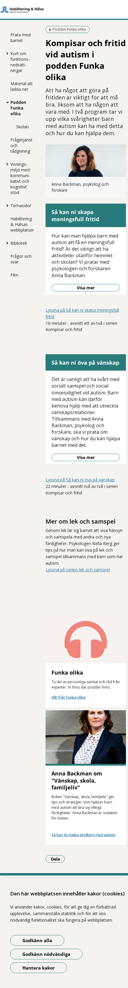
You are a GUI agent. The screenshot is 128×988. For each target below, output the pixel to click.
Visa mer (86, 288)
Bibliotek (18, 243)
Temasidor (20, 205)
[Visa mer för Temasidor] (6, 205)
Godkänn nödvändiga (46, 954)
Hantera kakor (38, 968)
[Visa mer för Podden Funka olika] (6, 102)
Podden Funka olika (18, 107)
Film (14, 275)
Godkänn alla (37, 940)
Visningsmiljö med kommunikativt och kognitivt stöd (20, 178)
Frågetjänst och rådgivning (21, 145)
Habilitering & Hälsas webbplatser (22, 224)
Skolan (22, 126)
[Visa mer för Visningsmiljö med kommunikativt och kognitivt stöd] (6, 164)
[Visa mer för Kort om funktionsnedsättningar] (6, 53)
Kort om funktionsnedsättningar (20, 62)
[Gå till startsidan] (64, 9)
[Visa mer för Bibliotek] (6, 242)
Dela (58, 859)
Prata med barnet (20, 37)
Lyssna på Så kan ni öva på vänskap (80, 480)
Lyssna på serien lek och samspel (78, 569)
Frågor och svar (21, 259)
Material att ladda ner (21, 86)
